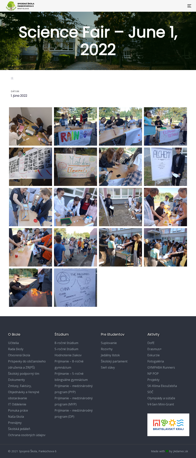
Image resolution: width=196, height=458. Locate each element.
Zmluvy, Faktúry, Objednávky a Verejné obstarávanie (23, 392)
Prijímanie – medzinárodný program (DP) (74, 413)
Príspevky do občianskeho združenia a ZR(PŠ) (27, 364)
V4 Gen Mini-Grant (160, 404)
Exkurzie (153, 355)
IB (12, 78)
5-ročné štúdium (66, 349)
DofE (150, 343)
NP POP (153, 373)
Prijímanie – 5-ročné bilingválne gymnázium (71, 376)
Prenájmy (15, 423)
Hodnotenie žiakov (68, 355)
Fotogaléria (155, 361)
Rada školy (15, 349)
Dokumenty (16, 380)
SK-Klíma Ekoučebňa (162, 386)
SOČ (150, 392)
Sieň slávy (108, 367)
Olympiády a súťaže (161, 398)
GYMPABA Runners (161, 367)
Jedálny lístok (110, 355)
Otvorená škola (19, 355)
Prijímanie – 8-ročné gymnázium (69, 364)
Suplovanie (109, 343)
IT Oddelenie (17, 404)
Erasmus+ (154, 349)
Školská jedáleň (19, 429)
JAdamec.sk (180, 451)
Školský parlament (114, 361)
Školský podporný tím (23, 373)
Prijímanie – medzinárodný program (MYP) (74, 401)
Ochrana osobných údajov (26, 435)
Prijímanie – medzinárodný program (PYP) (74, 389)
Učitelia (13, 343)
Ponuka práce (18, 410)
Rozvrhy (107, 349)
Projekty (153, 380)
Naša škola (16, 416)
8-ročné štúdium (66, 343)
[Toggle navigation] (160, 5)
